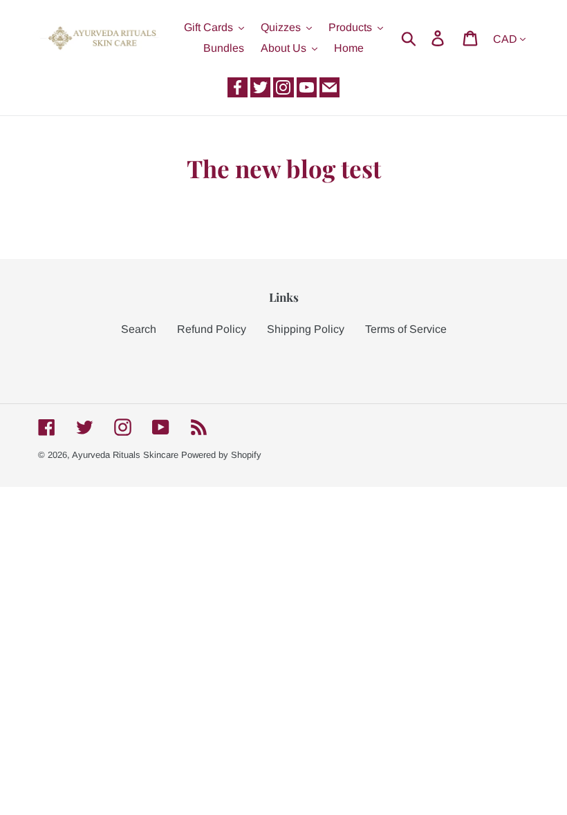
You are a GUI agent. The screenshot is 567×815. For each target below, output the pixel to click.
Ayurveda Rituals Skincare (125, 455)
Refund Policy (211, 329)
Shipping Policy (305, 329)
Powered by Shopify (221, 455)
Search (138, 329)
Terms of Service (406, 329)
